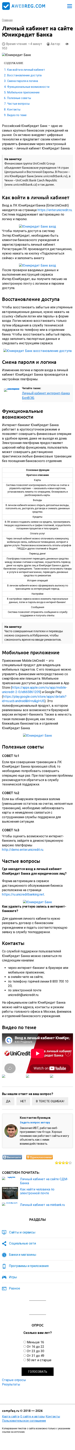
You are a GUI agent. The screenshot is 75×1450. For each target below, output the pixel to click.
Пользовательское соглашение (24, 1420)
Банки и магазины (22, 1255)
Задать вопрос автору (35, 1122)
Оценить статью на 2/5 (60, 1162)
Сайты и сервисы (22, 1232)
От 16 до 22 (35, 1347)
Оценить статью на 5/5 (70, 1162)
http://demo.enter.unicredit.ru (22, 850)
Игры (13, 1277)
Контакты (13, 109)
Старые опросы (14, 1380)
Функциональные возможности (28, 86)
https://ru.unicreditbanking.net (23, 894)
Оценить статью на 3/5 (63, 1162)
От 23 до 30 (35, 1351)
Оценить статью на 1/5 (56, 1162)
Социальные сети (22, 1243)
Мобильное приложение (23, 92)
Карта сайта (10, 1416)
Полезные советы (19, 98)
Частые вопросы (18, 103)
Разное (14, 1288)
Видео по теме (17, 115)
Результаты (11, 1384)
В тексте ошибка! (50, 1101)
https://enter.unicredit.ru (55, 210)
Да (8, 1101)
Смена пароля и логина (22, 81)
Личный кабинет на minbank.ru (42, 1205)
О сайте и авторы (32, 1416)
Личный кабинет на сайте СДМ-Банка (44, 1181)
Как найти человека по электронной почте (37, 1191)
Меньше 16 (35, 1342)
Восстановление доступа (24, 75)
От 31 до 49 (35, 1356)
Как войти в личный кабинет (26, 69)
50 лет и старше (39, 1360)
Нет (23, 1101)
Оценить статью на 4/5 (67, 1162)
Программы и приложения (28, 1266)
